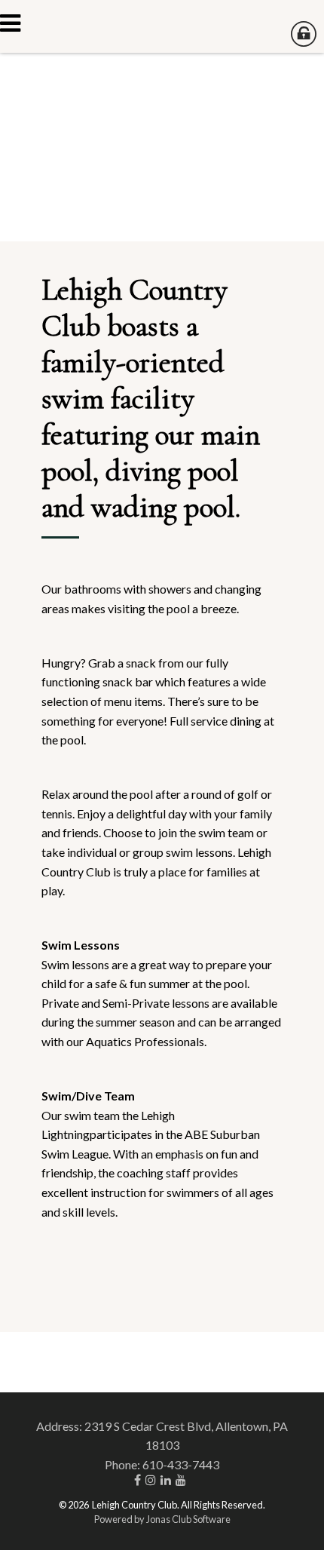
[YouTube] (183, 1479)
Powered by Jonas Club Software (162, 1519)
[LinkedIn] (168, 1479)
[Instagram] (152, 1479)
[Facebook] (139, 1479)
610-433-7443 (180, 1464)
